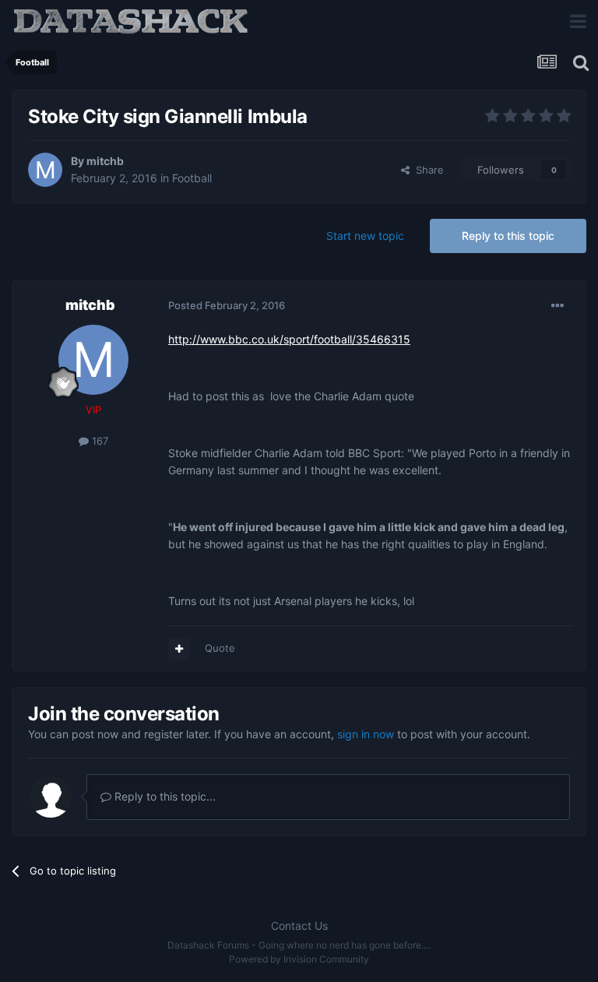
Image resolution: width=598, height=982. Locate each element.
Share (427, 170)
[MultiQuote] (179, 649)
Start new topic (365, 235)
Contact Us (299, 925)
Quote (220, 648)
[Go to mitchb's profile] (45, 170)
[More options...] (557, 306)
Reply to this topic (508, 235)
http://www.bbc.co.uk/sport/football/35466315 (289, 339)
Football (192, 178)
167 (98, 441)
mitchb (105, 160)
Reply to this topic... (163, 796)
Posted (226, 305)
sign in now (365, 734)
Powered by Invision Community (299, 959)
